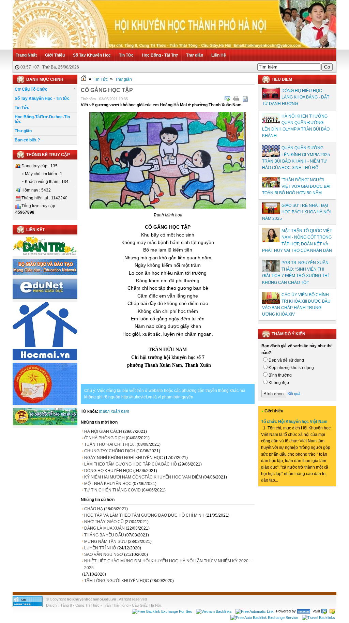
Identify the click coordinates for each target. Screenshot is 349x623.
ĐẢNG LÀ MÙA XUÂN (104, 528)
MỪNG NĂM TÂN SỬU (105, 541)
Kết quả (294, 394)
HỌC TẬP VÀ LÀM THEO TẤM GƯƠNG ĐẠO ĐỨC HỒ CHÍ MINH (144, 515)
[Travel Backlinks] (318, 617)
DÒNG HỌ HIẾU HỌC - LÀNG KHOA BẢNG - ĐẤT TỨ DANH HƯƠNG (295, 97)
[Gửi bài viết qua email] (227, 99)
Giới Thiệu (55, 55)
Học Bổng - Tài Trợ (160, 55)
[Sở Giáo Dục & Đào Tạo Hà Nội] (45, 424)
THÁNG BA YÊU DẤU (104, 535)
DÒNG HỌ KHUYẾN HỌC (108, 470)
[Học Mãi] (45, 358)
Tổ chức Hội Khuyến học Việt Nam (294, 421)
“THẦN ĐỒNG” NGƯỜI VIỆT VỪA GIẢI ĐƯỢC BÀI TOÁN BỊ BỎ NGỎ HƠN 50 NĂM (296, 186)
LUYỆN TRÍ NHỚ (100, 548)
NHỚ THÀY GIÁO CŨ (104, 521)
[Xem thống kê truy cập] (28, 605)
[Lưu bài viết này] (245, 99)
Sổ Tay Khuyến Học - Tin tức (42, 98)
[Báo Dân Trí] (45, 255)
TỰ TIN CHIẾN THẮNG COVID (112, 490)
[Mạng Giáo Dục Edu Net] (45, 297)
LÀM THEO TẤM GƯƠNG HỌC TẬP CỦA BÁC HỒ (130, 464)
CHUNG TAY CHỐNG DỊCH (109, 451)
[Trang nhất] (83, 79)
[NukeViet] (304, 611)
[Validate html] (324, 611)
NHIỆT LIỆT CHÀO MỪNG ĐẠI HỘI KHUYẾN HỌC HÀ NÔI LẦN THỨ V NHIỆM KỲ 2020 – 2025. (168, 564)
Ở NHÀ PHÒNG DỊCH (104, 438)
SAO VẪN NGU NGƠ (103, 554)
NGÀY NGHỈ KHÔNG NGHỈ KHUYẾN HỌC (123, 457)
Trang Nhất (26, 55)
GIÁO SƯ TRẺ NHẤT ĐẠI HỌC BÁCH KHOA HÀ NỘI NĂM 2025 (296, 212)
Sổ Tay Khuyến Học (92, 55)
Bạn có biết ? (27, 140)
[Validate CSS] (332, 611)
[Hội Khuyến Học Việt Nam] (45, 403)
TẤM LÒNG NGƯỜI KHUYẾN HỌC (116, 580)
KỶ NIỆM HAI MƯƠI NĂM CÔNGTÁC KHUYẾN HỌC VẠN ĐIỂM (143, 477)
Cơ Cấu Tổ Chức (31, 89)
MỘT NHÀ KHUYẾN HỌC (108, 483)
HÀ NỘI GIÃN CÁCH (103, 431)
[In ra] (236, 99)
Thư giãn (194, 55)
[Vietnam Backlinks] (214, 611)
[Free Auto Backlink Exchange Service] (264, 617)
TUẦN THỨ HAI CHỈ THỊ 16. (110, 444)
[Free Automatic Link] (254, 611)
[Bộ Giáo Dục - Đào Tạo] (45, 273)
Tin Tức (126, 55)
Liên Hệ (218, 55)
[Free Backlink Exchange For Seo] (162, 611)
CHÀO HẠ (93, 508)
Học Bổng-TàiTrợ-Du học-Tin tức (42, 119)
